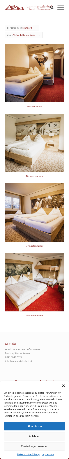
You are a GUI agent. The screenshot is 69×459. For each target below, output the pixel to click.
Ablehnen (34, 436)
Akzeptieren (34, 426)
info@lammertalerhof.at (18, 361)
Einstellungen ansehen (34, 446)
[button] (63, 386)
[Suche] (50, 7)
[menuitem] (50, 7)
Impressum (48, 454)
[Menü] (59, 7)
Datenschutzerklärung (28, 454)
